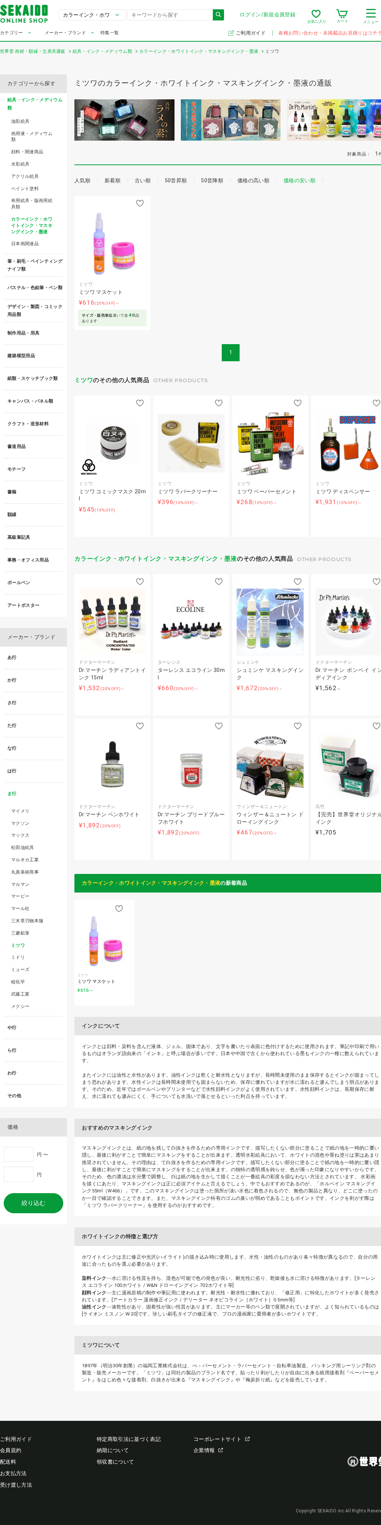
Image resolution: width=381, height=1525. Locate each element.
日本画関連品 (25, 243)
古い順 (143, 180)
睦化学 (18, 981)
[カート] (342, 16)
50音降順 (212, 180)
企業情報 (204, 1450)
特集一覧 (109, 32)
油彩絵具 (20, 121)
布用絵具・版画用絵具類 (31, 203)
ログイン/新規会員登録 (267, 14)
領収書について (115, 1462)
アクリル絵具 (25, 176)
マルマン (20, 884)
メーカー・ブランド (65, 32)
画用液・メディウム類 (31, 136)
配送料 (8, 1462)
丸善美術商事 (25, 872)
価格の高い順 (253, 180)
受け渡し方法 (16, 1485)
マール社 (20, 908)
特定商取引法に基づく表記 (129, 1439)
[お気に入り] (316, 16)
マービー (20, 896)
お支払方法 (13, 1473)
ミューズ (20, 969)
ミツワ (83, 380)
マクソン (20, 823)
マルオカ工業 (25, 859)
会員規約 (10, 1450)
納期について (113, 1450)
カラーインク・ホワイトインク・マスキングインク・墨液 (155, 558)
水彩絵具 (20, 164)
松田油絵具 (22, 847)
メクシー (20, 1006)
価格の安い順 (300, 180)
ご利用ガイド (251, 33)
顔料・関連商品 (27, 151)
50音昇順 (176, 180)
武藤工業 (20, 994)
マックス (20, 835)
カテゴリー (11, 32)
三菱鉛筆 (20, 933)
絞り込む (33, 1203)
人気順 (82, 180)
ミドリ (18, 957)
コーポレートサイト (217, 1439)
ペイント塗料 (25, 188)
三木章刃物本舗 (27, 920)
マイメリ (20, 811)
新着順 (113, 180)
